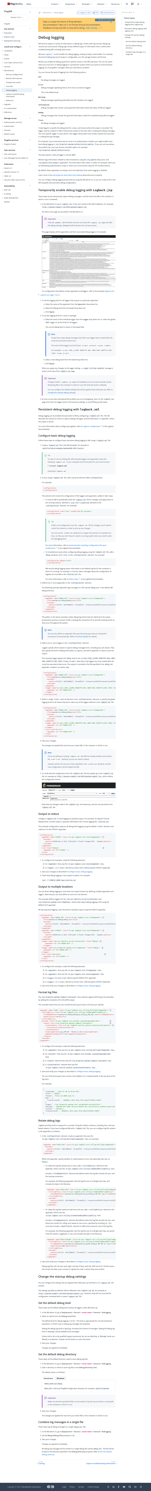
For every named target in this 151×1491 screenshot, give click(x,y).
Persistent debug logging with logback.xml (136, 30)
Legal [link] (64, 1487)
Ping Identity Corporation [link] (31, 1487)
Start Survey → (93, 28)
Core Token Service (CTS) (13, 63)
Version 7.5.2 (16, 17)
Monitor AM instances (14, 78)
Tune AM (9, 86)
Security (7, 67)
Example (58, 466)
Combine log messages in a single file (136, 53)
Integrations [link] (71, 4)
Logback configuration (91, 426)
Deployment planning (12, 41)
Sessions (7, 130)
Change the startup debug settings (62, 392)
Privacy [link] (72, 1487)
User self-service (10, 154)
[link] (15, 4)
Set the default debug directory (134, 46)
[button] (139, 4)
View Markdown (109, 13)
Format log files (82, 636)
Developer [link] (87, 4)
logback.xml (109, 291)
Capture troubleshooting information (15, 95)
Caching (41, 1463)
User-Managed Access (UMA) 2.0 (16, 158)
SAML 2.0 (7, 176)
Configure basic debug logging (80, 872)
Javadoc (7, 202)
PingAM (8, 11)
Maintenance (9, 70)
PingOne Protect (10, 144)
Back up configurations (14, 74)
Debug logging (11, 90)
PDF (97, 13)
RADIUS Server (9, 134)
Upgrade (7, 104)
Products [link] (56, 4)
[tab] (48, 1378)
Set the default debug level (136, 41)
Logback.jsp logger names (50, 295)
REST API (7, 190)
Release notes (9, 37)
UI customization (10, 108)
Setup (6, 55)
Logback (48, 54)
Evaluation (8, 33)
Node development (11, 198)
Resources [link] (116, 4)
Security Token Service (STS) (14, 180)
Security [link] (81, 1487)
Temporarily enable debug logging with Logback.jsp (134, 23)
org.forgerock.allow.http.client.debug (67, 175)
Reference (9, 100)
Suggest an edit (85, 13)
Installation (8, 51)
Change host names (13, 82)
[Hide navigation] (30, 12)
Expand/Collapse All (106, 20)
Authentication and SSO (13, 122)
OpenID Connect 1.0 (11, 172)
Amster (7, 59)
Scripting (7, 194)
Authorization (9, 126)
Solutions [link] (102, 4)
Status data (73, 579)
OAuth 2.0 (8, 168)
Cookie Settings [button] (93, 1487)
